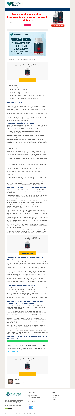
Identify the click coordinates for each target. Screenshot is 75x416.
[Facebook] (30, 407)
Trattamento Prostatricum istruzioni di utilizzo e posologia (22, 92)
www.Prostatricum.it (13, 351)
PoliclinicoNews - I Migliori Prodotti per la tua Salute (14, 413)
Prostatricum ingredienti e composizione (18, 89)
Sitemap (54, 404)
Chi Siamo (54, 397)
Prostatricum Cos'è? (13, 87)
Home (8, 9)
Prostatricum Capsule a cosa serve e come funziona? (21, 90)
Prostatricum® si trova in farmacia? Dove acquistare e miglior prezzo (24, 98)
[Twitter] (32, 407)
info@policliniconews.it (35, 403)
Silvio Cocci (10, 22)
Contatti (54, 399)
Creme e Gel (33, 9)
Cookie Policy (55, 401)
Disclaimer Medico (56, 395)
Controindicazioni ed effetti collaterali (17, 93)
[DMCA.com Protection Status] (8, 409)
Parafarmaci (25, 9)
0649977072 (33, 401)
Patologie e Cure (16, 9)
